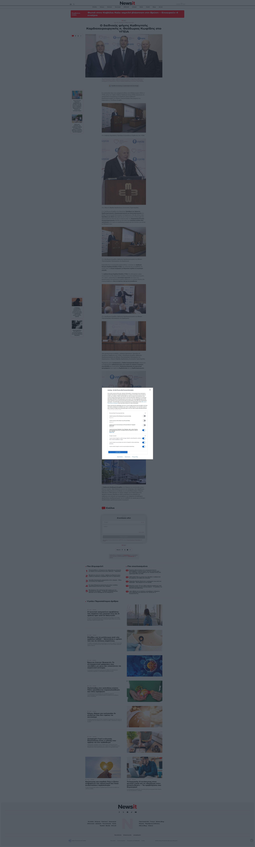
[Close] (150, 390)
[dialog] (127, 423)
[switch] (144, 416)
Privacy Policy (135, 456)
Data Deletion (120, 456)
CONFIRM (117, 452)
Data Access (127, 456)
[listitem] (127, 413)
